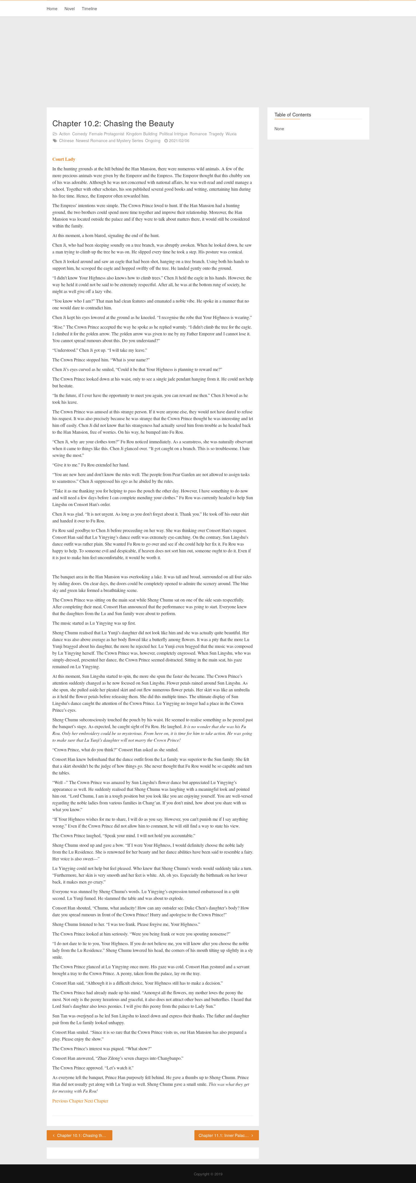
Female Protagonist (106, 133)
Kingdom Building (141, 133)
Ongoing (152, 140)
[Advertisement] (208, 62)
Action (64, 133)
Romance (198, 133)
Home (52, 8)
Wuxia (231, 133)
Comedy (79, 133)
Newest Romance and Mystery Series (109, 140)
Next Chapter (96, 1101)
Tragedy (216, 133)
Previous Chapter (68, 1101)
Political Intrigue (173, 133)
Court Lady (63, 159)
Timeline (89, 8)
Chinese (66, 140)
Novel (70, 8)
